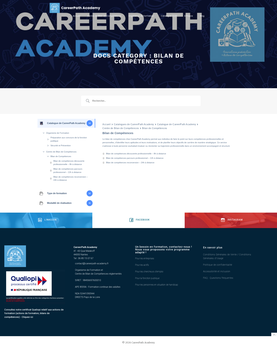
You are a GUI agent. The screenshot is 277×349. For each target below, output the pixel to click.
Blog (202, 15)
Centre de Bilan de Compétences (104, 15)
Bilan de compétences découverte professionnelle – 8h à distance (68, 162)
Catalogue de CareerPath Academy (176, 124)
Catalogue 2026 (169, 15)
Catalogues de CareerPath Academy (134, 124)
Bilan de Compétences (60, 156)
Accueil (76, 15)
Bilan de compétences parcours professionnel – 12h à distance (67, 170)
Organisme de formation (141, 15)
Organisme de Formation (57, 133)
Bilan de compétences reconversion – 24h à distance (70, 178)
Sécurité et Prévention (60, 145)
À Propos (188, 15)
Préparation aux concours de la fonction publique (68, 139)
